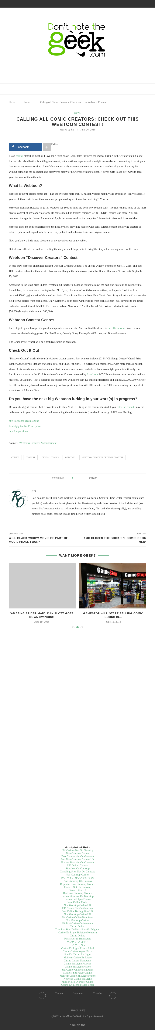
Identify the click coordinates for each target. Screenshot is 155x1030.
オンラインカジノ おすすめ (77, 877)
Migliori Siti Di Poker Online (77, 981)
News (27, 102)
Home (12, 102)
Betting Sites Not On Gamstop (77, 862)
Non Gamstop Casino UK (77, 905)
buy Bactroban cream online (24, 420)
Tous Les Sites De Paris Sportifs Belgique (77, 929)
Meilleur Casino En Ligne (77, 957)
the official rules (116, 328)
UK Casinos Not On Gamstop (77, 850)
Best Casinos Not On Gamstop (77, 856)
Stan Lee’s (92, 374)
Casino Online (77, 926)
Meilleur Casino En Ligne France (77, 975)
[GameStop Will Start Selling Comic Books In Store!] (113, 585)
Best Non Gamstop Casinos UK (77, 859)
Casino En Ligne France (78, 899)
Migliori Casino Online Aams (77, 923)
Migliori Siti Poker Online (77, 972)
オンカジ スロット (77, 941)
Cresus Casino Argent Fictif (77, 951)
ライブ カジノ (77, 945)
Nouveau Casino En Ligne (78, 978)
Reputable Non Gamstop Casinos (77, 884)
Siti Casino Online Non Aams (77, 917)
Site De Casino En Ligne (77, 954)
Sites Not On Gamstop (78, 868)
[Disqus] (77, 683)
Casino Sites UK (77, 890)
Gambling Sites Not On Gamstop (77, 871)
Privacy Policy (77, 1010)
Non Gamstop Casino (77, 853)
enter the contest (125, 407)
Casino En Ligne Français (77, 963)
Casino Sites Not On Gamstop (78, 896)
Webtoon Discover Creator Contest (102, 457)
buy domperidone (18, 431)
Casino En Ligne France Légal (77, 948)
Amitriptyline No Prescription (25, 426)
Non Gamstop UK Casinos (78, 881)
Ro (72, 129)
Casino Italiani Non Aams (77, 960)
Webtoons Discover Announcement (38, 443)
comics (19, 156)
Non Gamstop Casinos (77, 874)
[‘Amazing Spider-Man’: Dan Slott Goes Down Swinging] (42, 585)
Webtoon (70, 457)
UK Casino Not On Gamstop (77, 908)
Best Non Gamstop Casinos (77, 893)
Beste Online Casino (77, 902)
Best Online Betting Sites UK (77, 911)
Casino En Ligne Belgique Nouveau (77, 932)
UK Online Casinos (77, 865)
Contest (30, 457)
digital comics (50, 457)
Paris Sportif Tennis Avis (77, 938)
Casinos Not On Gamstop (77, 887)
